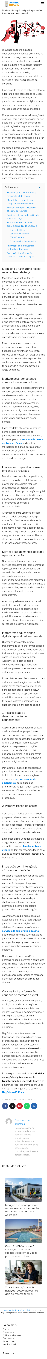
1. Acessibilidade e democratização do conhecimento (19, 233)
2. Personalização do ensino (23, 241)
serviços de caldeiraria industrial (20, 930)
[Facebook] (5, 1106)
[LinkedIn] (34, 1106)
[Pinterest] (19, 1106)
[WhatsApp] (27, 1106)
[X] (12, 1106)
